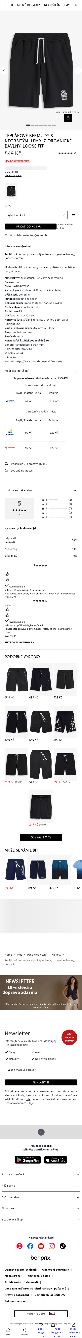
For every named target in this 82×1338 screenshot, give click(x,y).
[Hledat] (76, 5)
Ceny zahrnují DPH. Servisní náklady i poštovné (35, 1288)
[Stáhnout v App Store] (55, 1160)
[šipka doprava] (78, 70)
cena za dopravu (13, 175)
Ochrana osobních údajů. (19, 1103)
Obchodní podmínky (55, 1270)
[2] (32, 125)
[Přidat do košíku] (68, 118)
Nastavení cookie (39, 1276)
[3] (37, 125)
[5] (45, 125)
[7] (54, 125)
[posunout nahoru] (41, 1132)
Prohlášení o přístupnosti (21, 1282)
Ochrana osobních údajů (21, 1270)
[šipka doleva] (3, 70)
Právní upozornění (17, 1295)
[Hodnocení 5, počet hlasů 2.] (65, 154)
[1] (28, 125)
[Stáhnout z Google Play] (28, 1160)
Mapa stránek (13, 1276)
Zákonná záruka (15, 1301)
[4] (41, 125)
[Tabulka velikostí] (73, 215)
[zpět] (5, 5)
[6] (49, 125)
